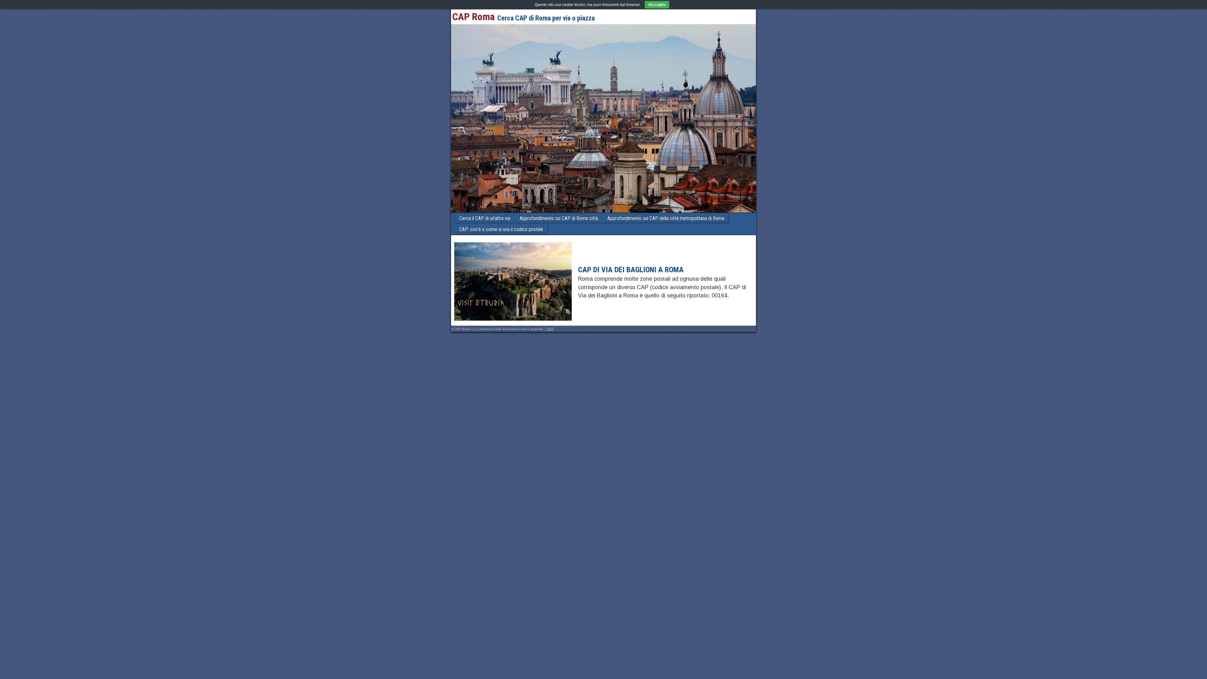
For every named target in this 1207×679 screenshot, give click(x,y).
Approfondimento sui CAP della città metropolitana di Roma (665, 218)
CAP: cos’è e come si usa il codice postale (501, 229)
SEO (550, 329)
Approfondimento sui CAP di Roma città (559, 218)
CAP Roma (473, 17)
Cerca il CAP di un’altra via (484, 218)
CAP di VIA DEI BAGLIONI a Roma (631, 269)
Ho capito (656, 5)
